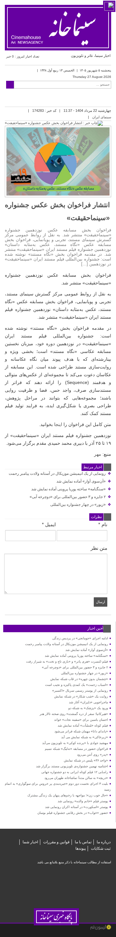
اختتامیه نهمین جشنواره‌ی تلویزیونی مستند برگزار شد (72, 766)
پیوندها (80, 848)
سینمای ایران (101, 117)
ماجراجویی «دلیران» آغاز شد (88, 702)
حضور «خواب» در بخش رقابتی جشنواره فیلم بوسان (72, 813)
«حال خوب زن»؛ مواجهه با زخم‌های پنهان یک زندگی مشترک (67, 795)
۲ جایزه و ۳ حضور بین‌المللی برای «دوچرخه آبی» (70, 497)
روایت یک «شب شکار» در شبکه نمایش (81, 696)
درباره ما (104, 842)
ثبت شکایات (101, 848)
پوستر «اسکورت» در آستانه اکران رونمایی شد (76, 807)
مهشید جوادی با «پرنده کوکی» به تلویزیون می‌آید (75, 743)
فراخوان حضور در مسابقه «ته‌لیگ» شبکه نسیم (76, 749)
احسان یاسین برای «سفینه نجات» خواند (81, 719)
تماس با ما (83, 842)
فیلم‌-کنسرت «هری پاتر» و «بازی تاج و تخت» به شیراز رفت (67, 661)
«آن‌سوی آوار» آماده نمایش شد (83, 481)
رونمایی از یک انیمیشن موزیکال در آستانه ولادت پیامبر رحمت (60, 473)
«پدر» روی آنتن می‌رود (92, 754)
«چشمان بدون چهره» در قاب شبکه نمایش (79, 679)
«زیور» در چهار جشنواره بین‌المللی (80, 504)
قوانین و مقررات (56, 842)
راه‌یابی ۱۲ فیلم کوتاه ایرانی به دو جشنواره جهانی (74, 772)
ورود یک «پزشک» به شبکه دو (88, 708)
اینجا (58, 424)
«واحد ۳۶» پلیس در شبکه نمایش (86, 760)
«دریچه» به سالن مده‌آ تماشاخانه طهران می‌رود (76, 778)
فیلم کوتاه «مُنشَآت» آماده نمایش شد (83, 725)
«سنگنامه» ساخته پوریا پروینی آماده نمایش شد (71, 489)
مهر (97, 454)
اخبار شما (30, 842)
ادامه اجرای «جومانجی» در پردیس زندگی (80, 638)
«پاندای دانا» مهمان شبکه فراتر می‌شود (81, 731)
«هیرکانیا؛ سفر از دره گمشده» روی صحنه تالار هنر (74, 714)
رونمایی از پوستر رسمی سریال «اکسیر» (80, 690)
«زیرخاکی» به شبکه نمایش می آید (84, 737)
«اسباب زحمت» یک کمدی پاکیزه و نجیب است (76, 685)
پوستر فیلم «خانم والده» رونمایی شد (83, 801)
